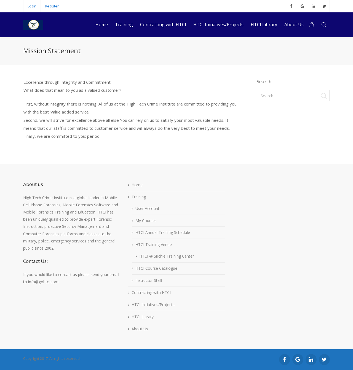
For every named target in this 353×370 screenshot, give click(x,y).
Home (137, 184)
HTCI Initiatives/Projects (153, 304)
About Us (140, 328)
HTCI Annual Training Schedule (162, 232)
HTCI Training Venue (153, 244)
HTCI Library (143, 316)
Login (32, 6)
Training (139, 196)
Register (52, 6)
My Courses (146, 220)
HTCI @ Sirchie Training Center (166, 256)
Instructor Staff (148, 280)
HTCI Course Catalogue (156, 268)
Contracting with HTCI (151, 292)
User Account (147, 208)
